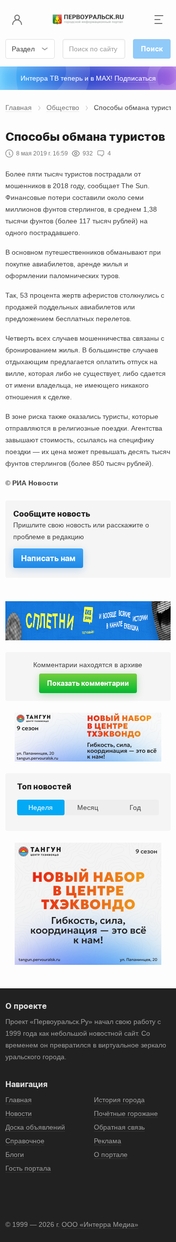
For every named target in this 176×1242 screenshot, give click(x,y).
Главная (18, 107)
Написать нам (48, 558)
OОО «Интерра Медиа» (100, 1224)
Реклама (107, 1141)
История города (119, 1100)
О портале (111, 1154)
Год (135, 807)
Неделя (40, 807)
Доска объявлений (35, 1127)
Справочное (24, 1141)
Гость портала (28, 1168)
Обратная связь (119, 1127)
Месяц (87, 807)
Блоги (14, 1154)
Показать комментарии (88, 683)
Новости (18, 1113)
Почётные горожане (126, 1113)
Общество (62, 107)
